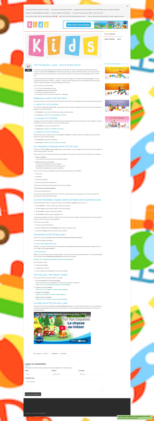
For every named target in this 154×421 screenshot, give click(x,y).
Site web (81, 370)
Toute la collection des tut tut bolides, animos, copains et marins (105, 16)
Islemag (27, 413)
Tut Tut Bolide (109, 34)
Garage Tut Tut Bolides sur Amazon (54, 128)
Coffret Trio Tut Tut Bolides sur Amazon (55, 115)
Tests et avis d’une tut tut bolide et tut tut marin (72, 16)
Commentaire (29, 378)
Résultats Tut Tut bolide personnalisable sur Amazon (48, 259)
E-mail (54, 370)
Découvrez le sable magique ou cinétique (37, 13)
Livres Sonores (109, 39)
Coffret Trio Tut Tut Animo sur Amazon (55, 142)
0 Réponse (55, 353)
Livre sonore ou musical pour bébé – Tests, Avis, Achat (87, 13)
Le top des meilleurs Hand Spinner (61, 13)
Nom (27, 370)
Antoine (64, 353)
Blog (119, 39)
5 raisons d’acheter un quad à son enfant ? (38, 9)
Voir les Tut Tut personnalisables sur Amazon (48, 284)
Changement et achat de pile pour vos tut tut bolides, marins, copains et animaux (97, 9)
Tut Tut (45, 353)
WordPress (42, 413)
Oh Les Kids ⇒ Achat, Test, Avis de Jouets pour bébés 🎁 (41, 16)
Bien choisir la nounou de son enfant (61, 9)
